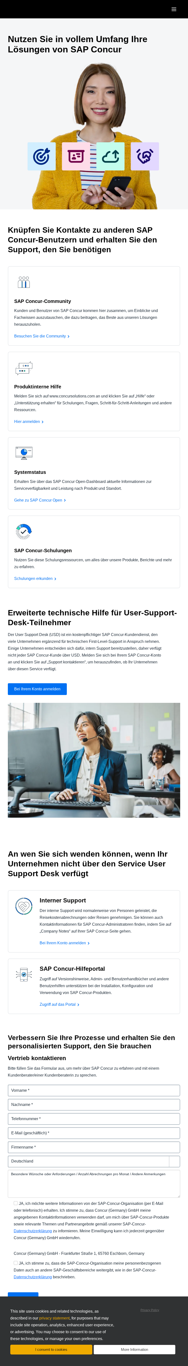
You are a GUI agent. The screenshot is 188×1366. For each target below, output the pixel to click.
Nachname (18, 1102)
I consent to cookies (51, 1349)
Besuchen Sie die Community (40, 336)
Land (12, 1158)
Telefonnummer (22, 1116)
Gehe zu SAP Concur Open (38, 500)
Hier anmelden (27, 421)
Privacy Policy (150, 1310)
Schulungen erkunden (33, 578)
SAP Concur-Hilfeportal (72, 968)
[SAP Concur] (30, 9)
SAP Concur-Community (42, 301)
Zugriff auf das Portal (58, 1004)
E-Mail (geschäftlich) (26, 1130)
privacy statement (54, 1318)
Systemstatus (30, 472)
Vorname (16, 1087)
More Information (134, 1349)
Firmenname (19, 1144)
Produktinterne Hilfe (37, 386)
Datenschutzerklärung (33, 1231)
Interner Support (63, 900)
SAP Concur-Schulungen (43, 550)
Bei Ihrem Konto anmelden (37, 689)
